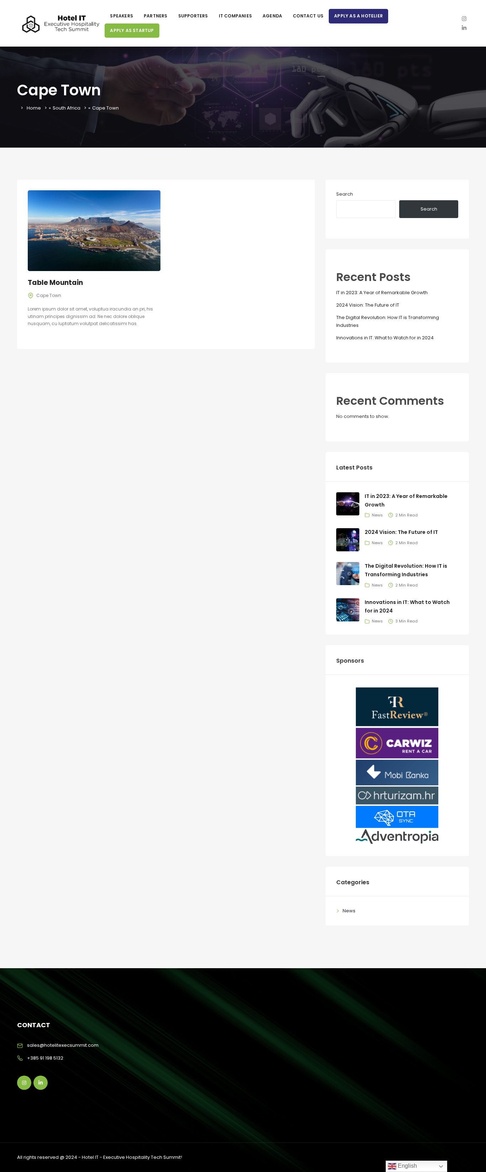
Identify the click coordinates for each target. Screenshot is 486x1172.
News (349, 910)
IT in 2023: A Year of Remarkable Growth (382, 292)
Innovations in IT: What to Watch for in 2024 (385, 337)
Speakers (121, 16)
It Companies (235, 16)
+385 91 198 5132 (45, 1058)
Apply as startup (132, 30)
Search (344, 194)
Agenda (272, 16)
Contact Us (308, 16)
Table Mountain (55, 282)
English (406, 1166)
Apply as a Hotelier (358, 16)
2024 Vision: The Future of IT (367, 305)
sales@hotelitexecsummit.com (63, 1045)
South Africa (66, 108)
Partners (156, 16)
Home (34, 108)
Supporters (193, 16)
